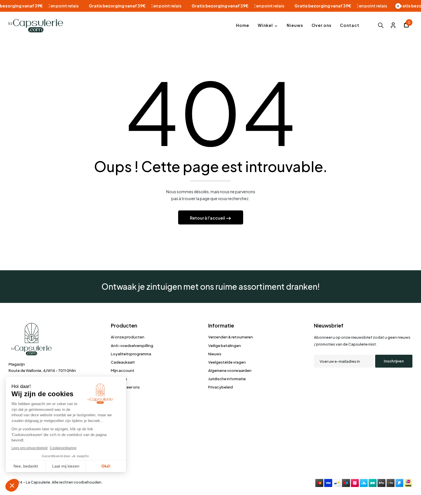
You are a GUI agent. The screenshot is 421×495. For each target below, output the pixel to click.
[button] (406, 25)
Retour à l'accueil (208, 217)
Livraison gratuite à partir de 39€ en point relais (146, 6)
